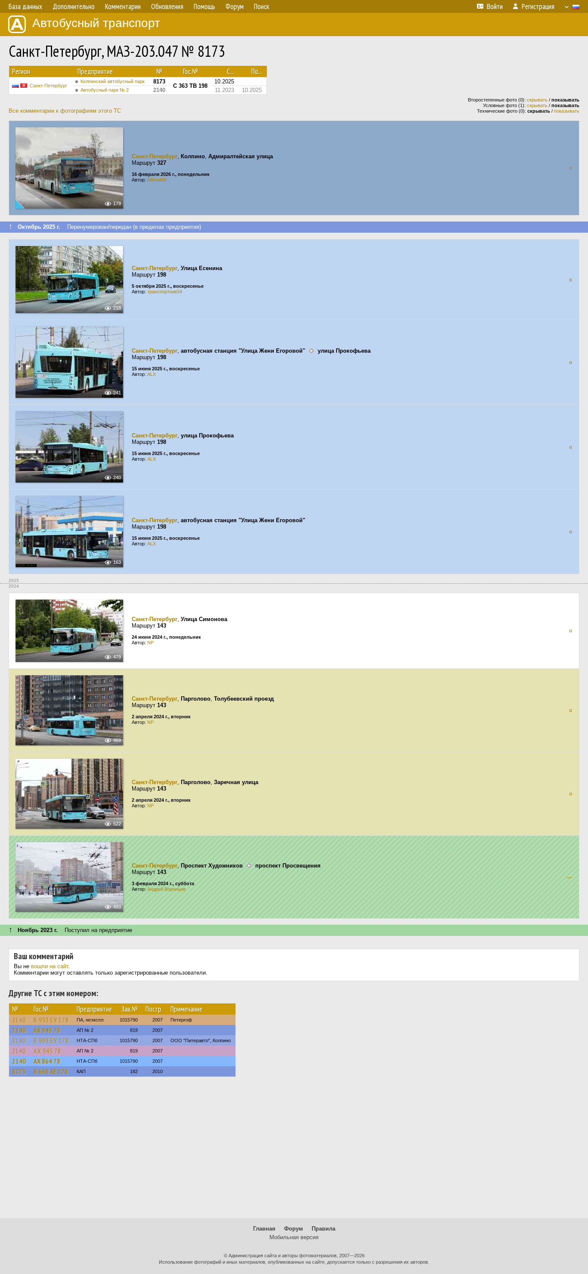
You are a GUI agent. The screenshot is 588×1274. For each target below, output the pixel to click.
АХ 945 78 (47, 1030)
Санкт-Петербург (48, 85)
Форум (293, 1228)
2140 (19, 1020)
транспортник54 (164, 291)
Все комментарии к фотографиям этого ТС (65, 111)
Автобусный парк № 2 (104, 89)
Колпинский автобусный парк (112, 81)
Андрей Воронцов (166, 889)
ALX (151, 374)
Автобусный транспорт (96, 23)
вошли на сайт (49, 966)
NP (150, 642)
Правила (323, 1228)
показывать (566, 111)
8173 (19, 1071)
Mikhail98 (157, 179)
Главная (264, 1228)
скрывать (537, 99)
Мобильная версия (294, 1237)
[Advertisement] (294, 1151)
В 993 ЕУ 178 (51, 1020)
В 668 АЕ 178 (51, 1071)
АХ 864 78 (47, 1061)
